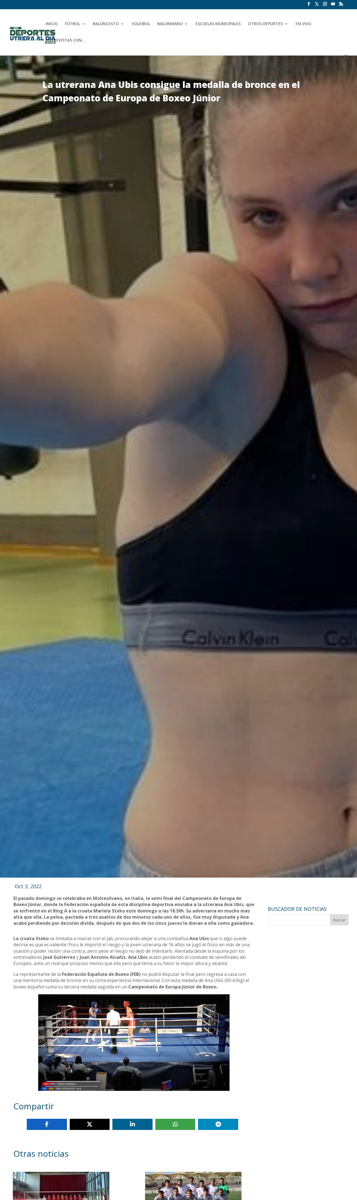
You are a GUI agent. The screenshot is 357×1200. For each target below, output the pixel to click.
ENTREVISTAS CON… (65, 40)
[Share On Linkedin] (132, 1124)
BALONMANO (170, 24)
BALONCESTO (106, 24)
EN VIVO (303, 24)
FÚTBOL (72, 24)
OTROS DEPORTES (265, 24)
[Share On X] (90, 1124)
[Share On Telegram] (218, 1124)
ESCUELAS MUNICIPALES (218, 24)
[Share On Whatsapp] (175, 1124)
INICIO (52, 24)
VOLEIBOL (141, 24)
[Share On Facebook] (47, 1124)
